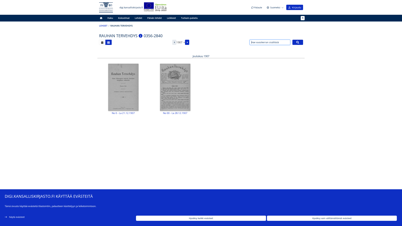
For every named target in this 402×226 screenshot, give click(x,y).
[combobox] (180, 42)
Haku (110, 17)
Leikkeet (171, 17)
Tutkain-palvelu (189, 17)
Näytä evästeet (17, 216)
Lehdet (138, 17)
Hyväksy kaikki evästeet (201, 218)
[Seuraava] (187, 42)
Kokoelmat (124, 17)
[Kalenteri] (102, 42)
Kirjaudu (296, 7)
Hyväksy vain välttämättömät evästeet (332, 218)
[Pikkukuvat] (108, 42)
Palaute (258, 7)
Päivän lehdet (154, 17)
